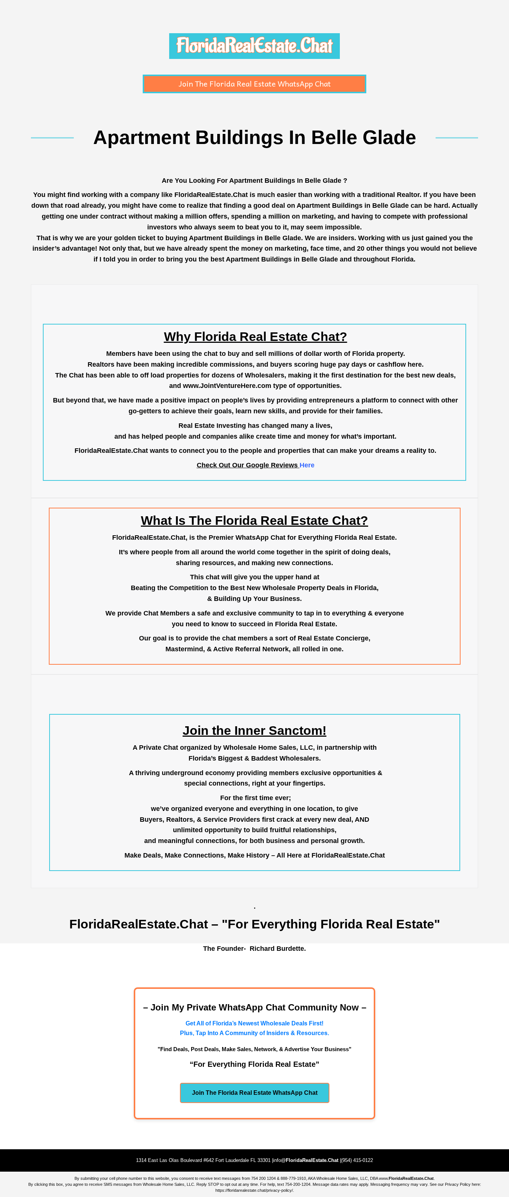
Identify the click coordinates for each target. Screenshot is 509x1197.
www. (406, 1178)
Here (307, 465)
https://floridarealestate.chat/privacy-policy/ (254, 1190)
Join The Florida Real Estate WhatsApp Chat (254, 84)
